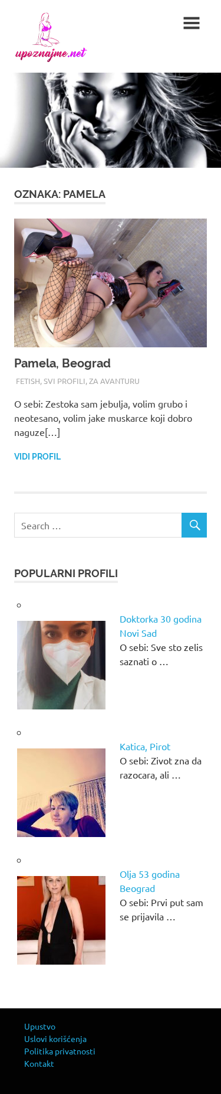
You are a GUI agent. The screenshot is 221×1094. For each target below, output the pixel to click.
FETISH (28, 381)
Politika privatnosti (59, 1051)
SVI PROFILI (64, 381)
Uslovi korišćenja (55, 1038)
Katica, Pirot (145, 746)
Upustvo (39, 1026)
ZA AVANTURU (114, 381)
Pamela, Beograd (62, 363)
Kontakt (39, 1063)
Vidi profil (37, 456)
